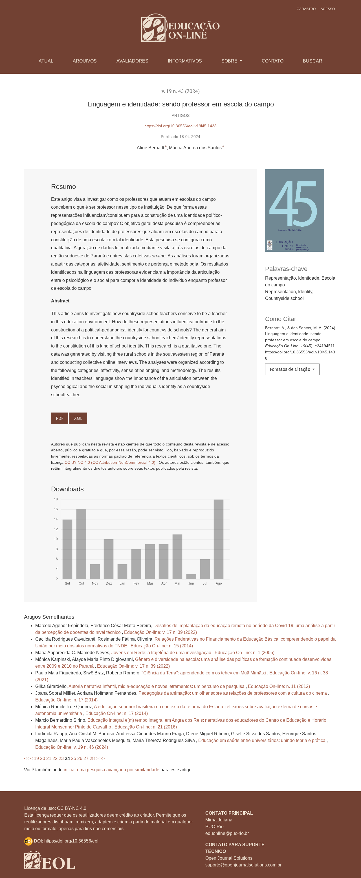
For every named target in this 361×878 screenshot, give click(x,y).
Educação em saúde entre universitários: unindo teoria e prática (262, 740)
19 (36, 758)
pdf (59, 418)
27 (86, 758)
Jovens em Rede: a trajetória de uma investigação (161, 652)
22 (55, 758)
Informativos (185, 61)
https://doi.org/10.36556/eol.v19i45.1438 (180, 126)
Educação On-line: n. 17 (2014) (66, 700)
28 (92, 758)
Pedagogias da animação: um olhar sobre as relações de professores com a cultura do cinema (233, 693)
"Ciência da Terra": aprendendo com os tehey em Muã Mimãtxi (204, 672)
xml (78, 418)
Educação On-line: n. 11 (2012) (279, 686)
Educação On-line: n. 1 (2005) (244, 652)
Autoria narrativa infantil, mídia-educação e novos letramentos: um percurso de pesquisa (157, 686)
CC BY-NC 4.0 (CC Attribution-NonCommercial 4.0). (111, 462)
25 (73, 758)
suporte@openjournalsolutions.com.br (243, 865)
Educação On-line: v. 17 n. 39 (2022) (160, 632)
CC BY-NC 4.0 (71, 808)
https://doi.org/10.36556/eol (71, 841)
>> (102, 758)
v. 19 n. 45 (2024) (181, 91)
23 (61, 758)
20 (42, 758)
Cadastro (306, 9)
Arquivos (85, 61)
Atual (46, 61)
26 (79, 758)
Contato (272, 61)
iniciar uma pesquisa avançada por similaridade (111, 769)
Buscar (312, 61)
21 (48, 758)
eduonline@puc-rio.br (227, 833)
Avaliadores (132, 61)
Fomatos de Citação (290, 369)
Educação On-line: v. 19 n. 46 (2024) (71, 747)
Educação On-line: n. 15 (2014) (162, 645)
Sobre (230, 61)
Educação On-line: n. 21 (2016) (146, 727)
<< (26, 758)
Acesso (328, 9)
